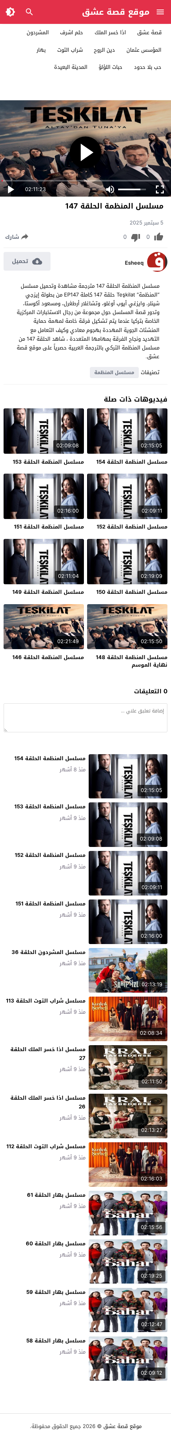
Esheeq (134, 263)
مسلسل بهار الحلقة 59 (56, 1292)
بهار (41, 50)
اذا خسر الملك (110, 32)
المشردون (38, 32)
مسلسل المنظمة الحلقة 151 (49, 527)
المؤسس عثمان (143, 50)
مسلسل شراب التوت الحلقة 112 (46, 1146)
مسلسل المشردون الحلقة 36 (49, 952)
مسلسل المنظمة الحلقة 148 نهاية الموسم (131, 661)
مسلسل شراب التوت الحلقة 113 (46, 1001)
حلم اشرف (71, 32)
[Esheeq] (157, 270)
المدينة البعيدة (70, 67)
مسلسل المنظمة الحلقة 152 (132, 527)
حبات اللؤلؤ (110, 67)
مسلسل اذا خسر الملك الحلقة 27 (48, 1053)
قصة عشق (149, 32)
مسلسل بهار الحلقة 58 (56, 1341)
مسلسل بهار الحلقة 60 (56, 1244)
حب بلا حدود (147, 67)
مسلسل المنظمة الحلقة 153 (48, 462)
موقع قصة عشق (116, 12)
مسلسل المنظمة (114, 372)
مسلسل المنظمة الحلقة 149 (48, 592)
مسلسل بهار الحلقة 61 (56, 1195)
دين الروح (104, 50)
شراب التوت (70, 50)
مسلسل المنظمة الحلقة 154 (131, 462)
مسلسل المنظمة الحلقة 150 (131, 592)
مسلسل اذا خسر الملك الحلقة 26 (48, 1102)
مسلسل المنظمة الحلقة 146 (48, 657)
